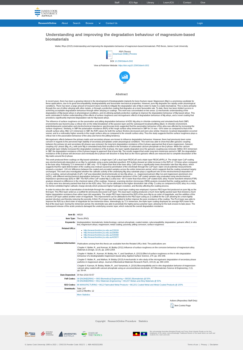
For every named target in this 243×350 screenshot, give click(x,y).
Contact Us (111, 23)
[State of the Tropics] (92, 334)
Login (200, 23)
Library (150, 2)
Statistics (143, 321)
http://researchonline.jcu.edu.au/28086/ (101, 233)
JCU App (133, 2)
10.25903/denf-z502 (124, 61)
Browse (89, 23)
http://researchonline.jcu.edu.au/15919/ (101, 230)
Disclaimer (214, 345)
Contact (187, 2)
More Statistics (83, 295)
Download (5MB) (120, 54)
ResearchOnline (47, 23)
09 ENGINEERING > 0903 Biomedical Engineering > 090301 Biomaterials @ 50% (114, 279)
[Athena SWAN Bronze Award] (30, 334)
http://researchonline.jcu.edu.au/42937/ (101, 237)
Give (203, 2)
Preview (133, 54)
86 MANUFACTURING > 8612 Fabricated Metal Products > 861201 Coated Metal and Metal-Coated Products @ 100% (130, 285)
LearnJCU (168, 2)
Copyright (100, 321)
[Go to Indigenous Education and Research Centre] (136, 334)
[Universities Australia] (67, 334)
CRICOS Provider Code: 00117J (72, 345)
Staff (117, 2)
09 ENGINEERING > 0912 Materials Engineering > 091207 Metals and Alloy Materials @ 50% (119, 281)
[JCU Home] (46, 11)
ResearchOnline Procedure (122, 321)
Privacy (204, 345)
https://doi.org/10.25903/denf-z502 (133, 65)
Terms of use (193, 345)
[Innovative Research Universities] (46, 334)
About (65, 23)
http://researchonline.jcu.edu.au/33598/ (101, 235)
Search (76, 23)
